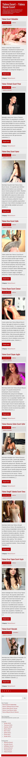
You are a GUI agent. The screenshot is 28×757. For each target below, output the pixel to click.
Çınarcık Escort (8, 748)
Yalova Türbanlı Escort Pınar (11, 83)
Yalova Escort (11, 78)
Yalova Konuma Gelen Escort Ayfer (13, 423)
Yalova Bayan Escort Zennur (11, 288)
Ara (3, 696)
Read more (6, 74)
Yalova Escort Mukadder (10, 19)
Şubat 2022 (7, 732)
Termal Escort (8, 750)
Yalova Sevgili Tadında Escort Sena (13, 491)
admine (14, 22)
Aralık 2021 (7, 736)
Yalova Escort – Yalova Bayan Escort (13, 5)
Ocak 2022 (7, 734)
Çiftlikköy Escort (8, 746)
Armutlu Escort (8, 744)
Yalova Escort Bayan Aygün (11, 354)
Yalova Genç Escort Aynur (10, 151)
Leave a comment (7, 25)
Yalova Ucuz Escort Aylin (10, 221)
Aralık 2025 (7, 723)
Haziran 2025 (8, 727)
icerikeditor (15, 632)
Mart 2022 (7, 731)
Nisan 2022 (7, 729)
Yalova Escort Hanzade (9, 628)
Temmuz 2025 (8, 725)
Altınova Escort (8, 742)
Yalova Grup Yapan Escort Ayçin (12, 559)
